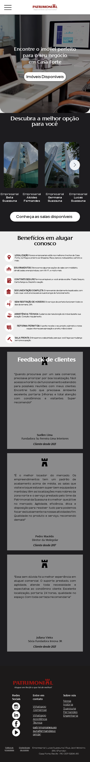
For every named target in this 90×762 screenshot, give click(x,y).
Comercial (40, 710)
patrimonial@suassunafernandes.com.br (45, 731)
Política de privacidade (9, 748)
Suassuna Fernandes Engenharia (70, 712)
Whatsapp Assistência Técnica (40, 719)
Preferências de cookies (24, 748)
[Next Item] (74, 165)
